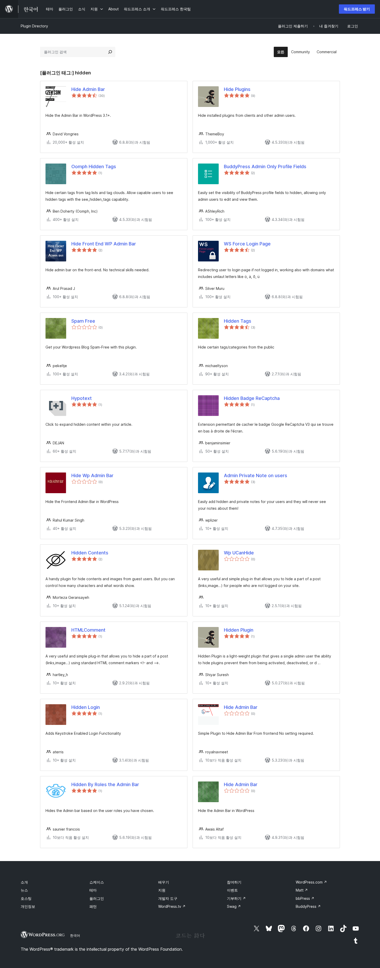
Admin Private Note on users (255, 475)
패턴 (93, 906)
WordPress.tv (172, 906)
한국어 (75, 935)
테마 (93, 890)
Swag (234, 906)
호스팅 (26, 898)
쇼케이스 (96, 882)
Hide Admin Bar (88, 89)
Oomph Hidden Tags (93, 166)
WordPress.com (311, 882)
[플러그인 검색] (110, 52)
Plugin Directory (34, 26)
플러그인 (96, 898)
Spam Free (83, 321)
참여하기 (234, 882)
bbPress (305, 898)
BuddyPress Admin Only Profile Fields (265, 166)
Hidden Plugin (238, 630)
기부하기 (236, 898)
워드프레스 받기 (357, 9)
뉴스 (24, 890)
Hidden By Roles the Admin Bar (105, 784)
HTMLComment (88, 630)
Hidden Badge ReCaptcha (252, 398)
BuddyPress (308, 906)
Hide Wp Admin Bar (92, 475)
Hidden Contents (89, 552)
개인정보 (28, 906)
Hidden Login (85, 707)
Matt (302, 890)
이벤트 (232, 890)
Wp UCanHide (239, 552)
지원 (161, 890)
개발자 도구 (167, 898)
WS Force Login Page (247, 243)
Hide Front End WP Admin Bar (103, 243)
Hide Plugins (237, 89)
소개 (24, 882)
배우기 (163, 882)
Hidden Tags (237, 321)
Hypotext (81, 398)
